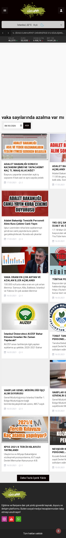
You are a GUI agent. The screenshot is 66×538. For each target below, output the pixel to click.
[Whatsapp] (18, 519)
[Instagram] (4, 519)
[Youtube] (11, 519)
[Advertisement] (33, 77)
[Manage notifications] (58, 530)
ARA (27, 125)
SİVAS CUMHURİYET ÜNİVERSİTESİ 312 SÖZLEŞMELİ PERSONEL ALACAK (39, 33)
